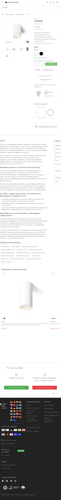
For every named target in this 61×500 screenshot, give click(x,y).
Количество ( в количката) (43, 60)
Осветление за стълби (7, 255)
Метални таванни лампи (35, 249)
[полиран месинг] (51, 318)
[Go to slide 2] (54, 393)
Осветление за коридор (23, 252)
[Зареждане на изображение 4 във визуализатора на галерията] (27, 49)
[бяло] (2, 318)
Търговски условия (33, 408)
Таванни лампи (9, 14)
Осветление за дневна (7, 252)
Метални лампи (21, 249)
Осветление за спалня (38, 252)
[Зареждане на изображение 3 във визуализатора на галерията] (20, 49)
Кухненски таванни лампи (8, 249)
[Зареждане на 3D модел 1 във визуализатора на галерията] (7, 56)
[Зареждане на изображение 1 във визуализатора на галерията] (7, 49)
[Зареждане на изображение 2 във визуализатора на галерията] (14, 49)
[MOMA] (25, 296)
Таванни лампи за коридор (34, 258)
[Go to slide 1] (53, 393)
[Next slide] (28, 31)
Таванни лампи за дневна (18, 258)
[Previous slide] (5, 31)
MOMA (3, 321)
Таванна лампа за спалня (23, 255)
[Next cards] (11, 393)
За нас (29, 405)
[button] (3, 2)
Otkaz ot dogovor (32, 416)
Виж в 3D (8, 42)
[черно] (4, 318)
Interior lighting (16, 246)
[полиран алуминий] (55, 318)
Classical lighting (5, 246)
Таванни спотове (6, 261)
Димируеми (19, 14)
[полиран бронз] (53, 318)
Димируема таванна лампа (29, 246)
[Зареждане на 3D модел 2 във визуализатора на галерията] (14, 56)
